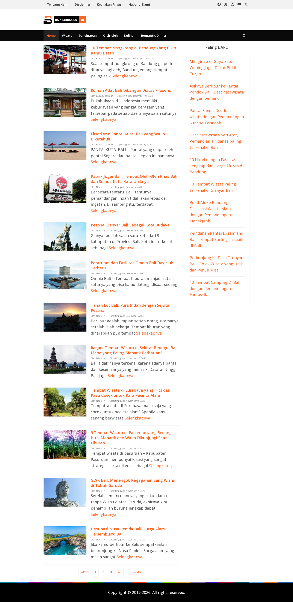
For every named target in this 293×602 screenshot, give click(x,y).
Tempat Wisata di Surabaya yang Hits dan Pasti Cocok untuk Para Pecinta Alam (130, 393)
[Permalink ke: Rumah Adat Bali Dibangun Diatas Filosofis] (65, 101)
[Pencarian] (244, 35)
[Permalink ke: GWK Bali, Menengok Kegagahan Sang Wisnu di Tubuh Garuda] (65, 491)
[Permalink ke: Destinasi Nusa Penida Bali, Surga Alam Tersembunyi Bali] (65, 540)
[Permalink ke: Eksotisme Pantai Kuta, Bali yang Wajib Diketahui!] (65, 145)
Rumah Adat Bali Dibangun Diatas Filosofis (131, 90)
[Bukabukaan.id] (65, 19)
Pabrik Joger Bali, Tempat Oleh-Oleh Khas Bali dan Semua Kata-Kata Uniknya (134, 179)
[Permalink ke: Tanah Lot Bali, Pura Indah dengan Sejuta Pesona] (65, 316)
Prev (86, 572)
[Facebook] (219, 4)
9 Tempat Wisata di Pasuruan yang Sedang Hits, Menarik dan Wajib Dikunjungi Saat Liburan (131, 437)
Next (136, 572)
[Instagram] (232, 4)
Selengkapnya (124, 75)
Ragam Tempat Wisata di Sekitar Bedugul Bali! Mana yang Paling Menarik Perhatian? (134, 350)
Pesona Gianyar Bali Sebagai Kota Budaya (130, 225)
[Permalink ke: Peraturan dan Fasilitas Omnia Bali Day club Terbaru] (65, 274)
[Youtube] (239, 4)
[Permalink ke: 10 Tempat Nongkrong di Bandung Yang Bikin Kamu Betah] (65, 59)
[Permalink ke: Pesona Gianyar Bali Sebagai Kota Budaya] (65, 236)
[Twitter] (225, 4)
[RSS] (246, 4)
